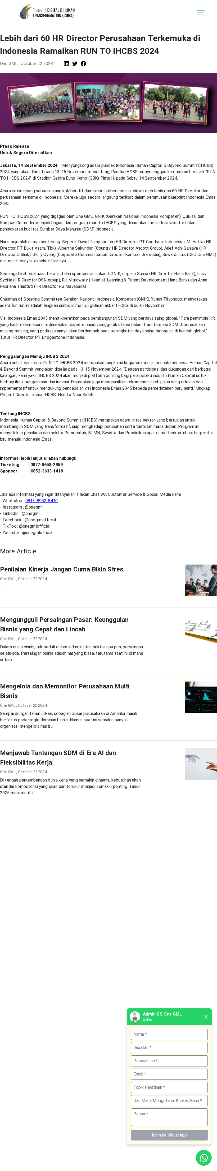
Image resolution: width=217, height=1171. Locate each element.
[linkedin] (66, 63)
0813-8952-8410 (41, 500)
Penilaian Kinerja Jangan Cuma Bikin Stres (61, 569)
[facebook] (83, 63)
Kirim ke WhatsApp (169, 1135)
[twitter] (75, 63)
